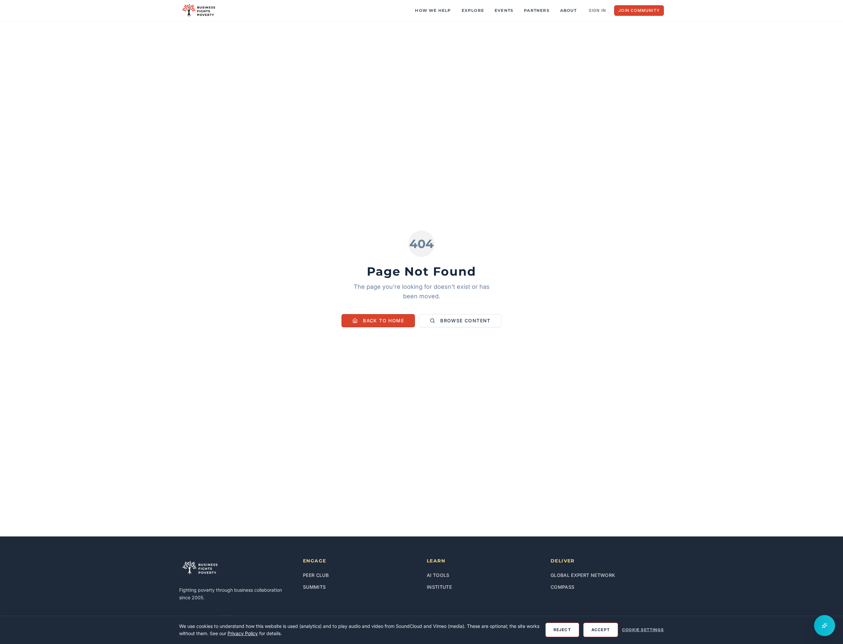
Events (504, 10)
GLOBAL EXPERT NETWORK (583, 575)
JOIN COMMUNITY (639, 10)
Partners (537, 10)
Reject (562, 629)
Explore (473, 10)
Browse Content (465, 320)
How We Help (433, 10)
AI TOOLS (438, 575)
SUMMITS (314, 587)
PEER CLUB (316, 575)
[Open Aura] (824, 625)
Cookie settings (643, 629)
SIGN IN (597, 10)
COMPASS (562, 587)
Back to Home (383, 320)
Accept (600, 629)
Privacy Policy (243, 633)
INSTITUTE (439, 587)
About (568, 10)
